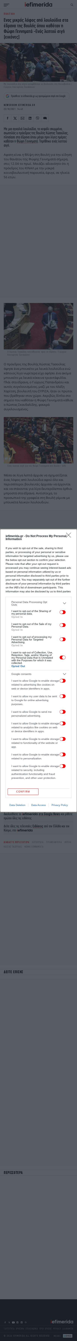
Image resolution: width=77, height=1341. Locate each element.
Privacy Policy (60, 805)
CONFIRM (23, 791)
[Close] (69, 536)
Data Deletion (17, 805)
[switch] (63, 612)
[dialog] (38, 670)
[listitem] (38, 603)
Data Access (38, 805)
